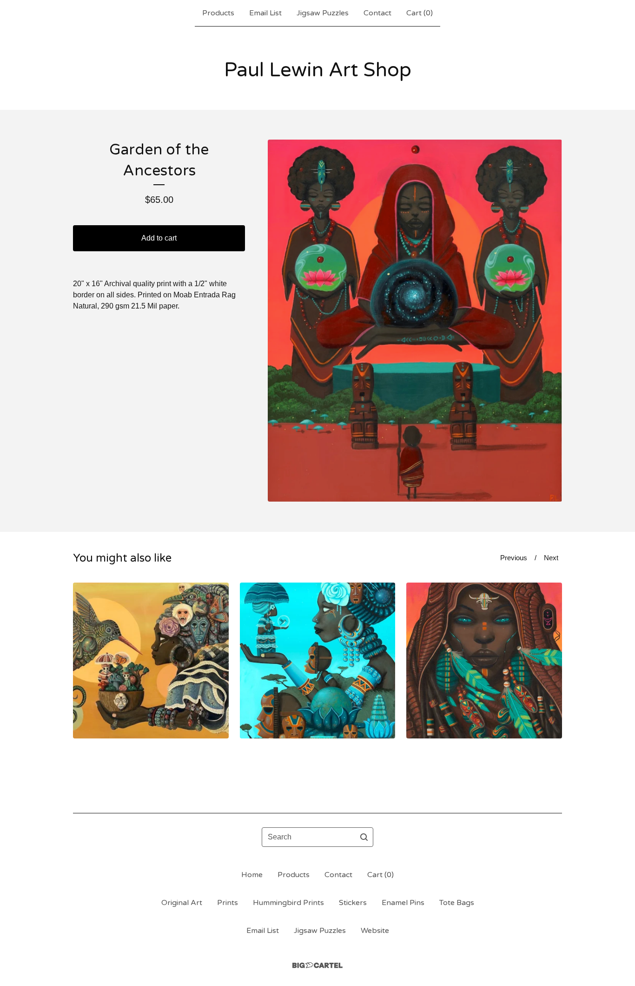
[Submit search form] (364, 837)
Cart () (419, 13)
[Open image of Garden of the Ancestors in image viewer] (415, 321)
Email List (265, 13)
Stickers (353, 902)
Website (375, 930)
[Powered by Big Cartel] (317, 965)
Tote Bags (456, 902)
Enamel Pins (403, 902)
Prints (227, 902)
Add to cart (159, 238)
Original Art (181, 902)
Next (551, 558)
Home (252, 874)
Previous (513, 558)
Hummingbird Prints (288, 902)
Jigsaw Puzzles (323, 13)
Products (218, 13)
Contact (377, 13)
